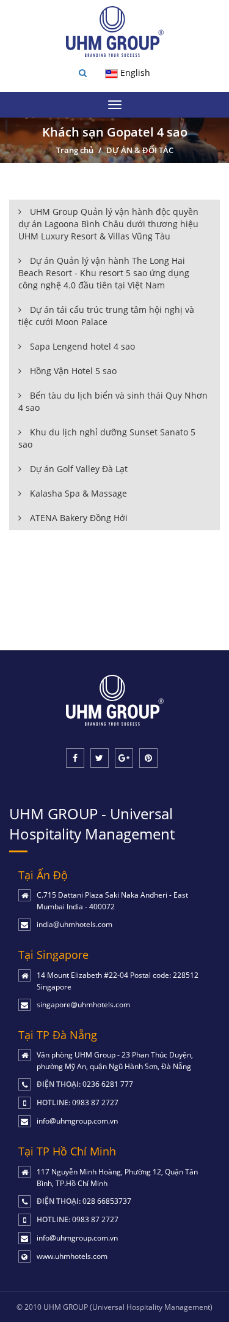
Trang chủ (74, 150)
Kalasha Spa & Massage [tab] (77, 493)
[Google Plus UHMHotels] (124, 758)
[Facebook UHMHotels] (75, 758)
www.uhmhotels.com (72, 1256)
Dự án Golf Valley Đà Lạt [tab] (77, 469)
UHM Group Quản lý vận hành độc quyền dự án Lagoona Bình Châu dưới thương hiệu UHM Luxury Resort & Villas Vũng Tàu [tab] (108, 224)
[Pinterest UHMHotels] (148, 758)
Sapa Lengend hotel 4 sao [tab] (81, 346)
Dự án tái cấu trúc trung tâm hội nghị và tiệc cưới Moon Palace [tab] (106, 316)
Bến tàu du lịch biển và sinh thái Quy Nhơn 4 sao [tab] (113, 401)
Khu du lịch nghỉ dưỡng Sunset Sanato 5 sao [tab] (106, 438)
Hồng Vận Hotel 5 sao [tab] (72, 371)
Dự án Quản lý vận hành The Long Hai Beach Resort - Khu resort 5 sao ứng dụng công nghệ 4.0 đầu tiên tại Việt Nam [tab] (103, 273)
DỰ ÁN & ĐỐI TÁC (139, 150)
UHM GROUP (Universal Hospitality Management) (128, 1307)
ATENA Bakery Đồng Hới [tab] (77, 518)
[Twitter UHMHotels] (99, 758)
